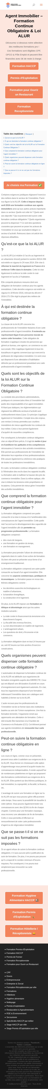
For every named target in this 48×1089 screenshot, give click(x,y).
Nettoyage (11, 1002)
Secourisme (12, 1017)
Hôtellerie (11, 995)
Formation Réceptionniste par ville (21, 987)
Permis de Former (14, 957)
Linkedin (27, 1045)
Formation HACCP (24, 66)
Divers (9, 976)
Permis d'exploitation (16, 1006)
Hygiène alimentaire (15, 999)
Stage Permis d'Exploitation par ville (22, 1028)
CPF (9, 972)
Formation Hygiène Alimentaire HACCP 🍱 (24, 898)
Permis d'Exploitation (24, 77)
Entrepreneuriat (13, 980)
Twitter (19, 1045)
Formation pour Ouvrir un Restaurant (24, 92)
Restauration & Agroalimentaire (20, 1010)
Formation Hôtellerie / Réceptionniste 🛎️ (24, 931)
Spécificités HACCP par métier (20, 1021)
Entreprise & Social (15, 984)
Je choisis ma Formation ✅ (24, 185)
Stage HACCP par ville (17, 1025)
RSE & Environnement (16, 1013)
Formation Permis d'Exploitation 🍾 (24, 914)
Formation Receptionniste (24, 109)
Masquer (28, 134)
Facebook (35, 1043)
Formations (11, 991)
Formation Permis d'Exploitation (20, 949)
